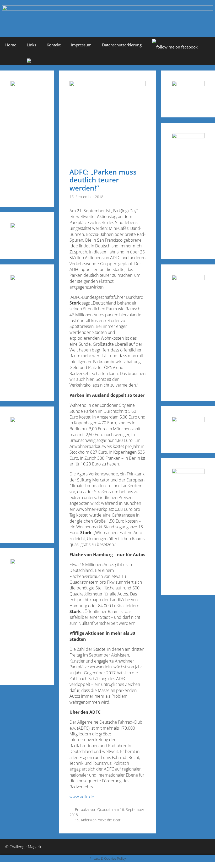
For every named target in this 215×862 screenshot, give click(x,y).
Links (31, 44)
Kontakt (54, 44)
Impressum (81, 44)
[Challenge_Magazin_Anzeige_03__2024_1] (188, 278)
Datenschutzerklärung (122, 44)
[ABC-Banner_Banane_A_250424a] (188, 472)
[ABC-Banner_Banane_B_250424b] (26, 421)
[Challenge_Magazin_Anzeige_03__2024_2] (26, 85)
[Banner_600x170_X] (188, 137)
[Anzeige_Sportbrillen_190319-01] (26, 278)
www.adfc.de (81, 797)
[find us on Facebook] (175, 47)
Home (10, 44)
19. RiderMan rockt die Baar (97, 819)
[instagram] (29, 61)
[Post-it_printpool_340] (26, 226)
